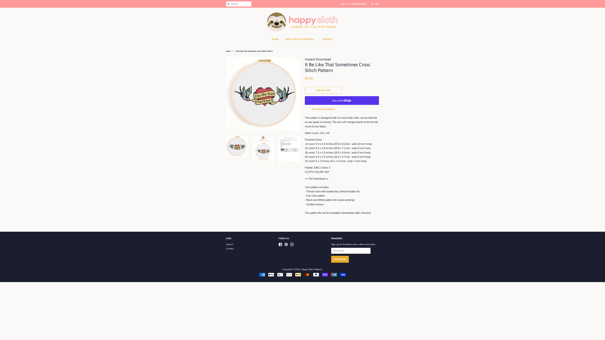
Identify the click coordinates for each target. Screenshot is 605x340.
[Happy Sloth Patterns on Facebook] (280, 245)
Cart (377, 3)
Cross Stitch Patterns (299, 39)
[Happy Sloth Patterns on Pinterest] (286, 245)
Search (229, 244)
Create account (359, 3)
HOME (275, 39)
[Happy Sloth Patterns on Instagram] (292, 245)
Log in (343, 3)
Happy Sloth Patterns (311, 269)
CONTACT (328, 39)
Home (228, 51)
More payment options (323, 109)
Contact (230, 248)
